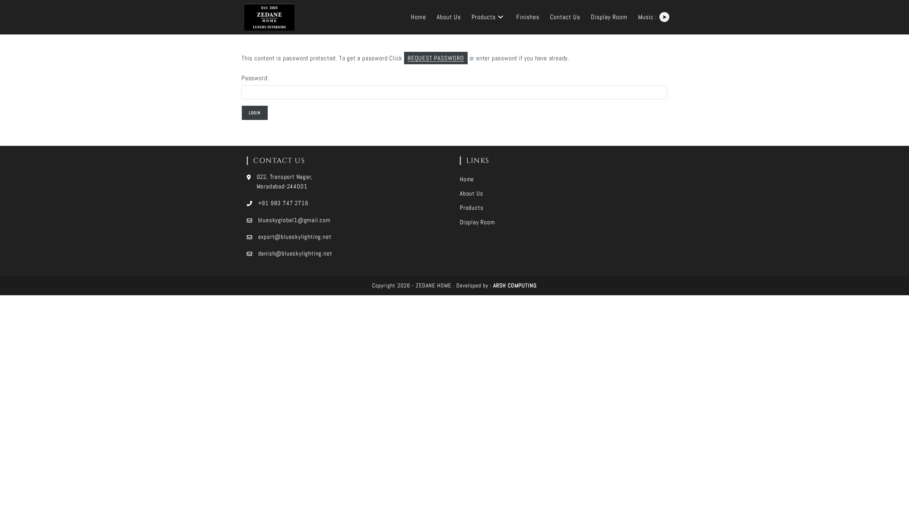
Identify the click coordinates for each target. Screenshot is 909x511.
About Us (471, 193)
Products (471, 207)
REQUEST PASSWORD (436, 58)
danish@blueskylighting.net (295, 253)
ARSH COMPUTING (515, 285)
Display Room (477, 222)
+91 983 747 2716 (283, 203)
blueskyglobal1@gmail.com (294, 220)
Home (467, 179)
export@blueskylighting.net (295, 237)
